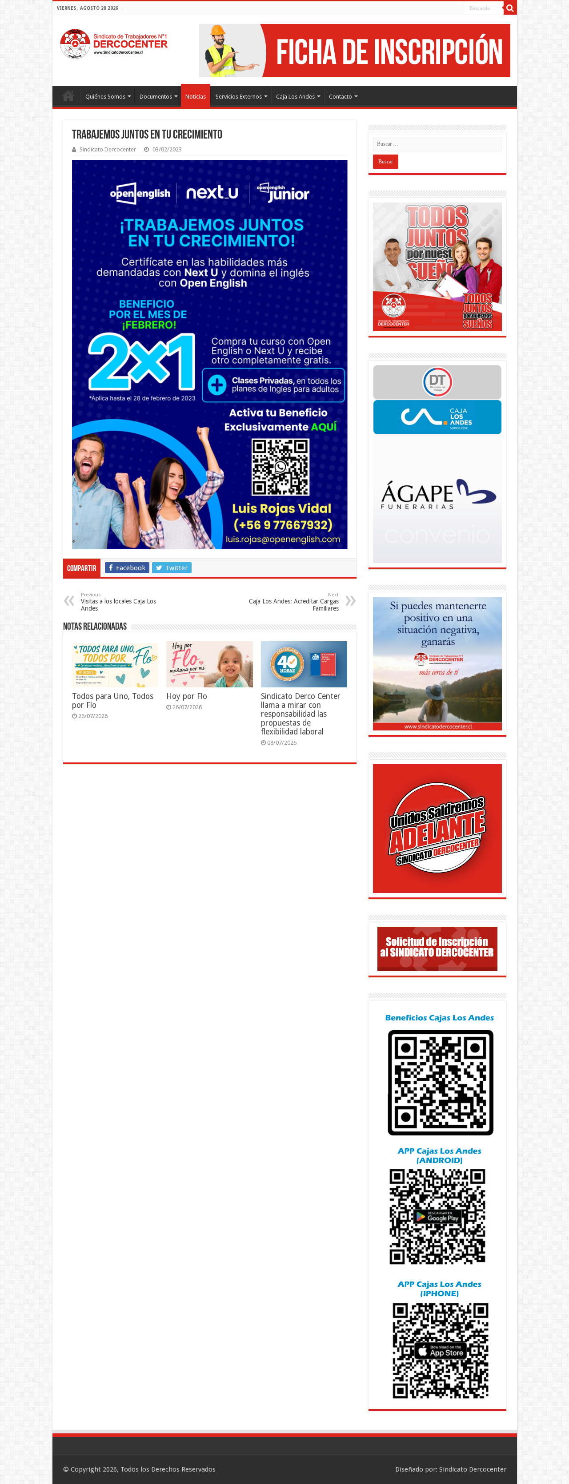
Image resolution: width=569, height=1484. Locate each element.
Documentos (156, 96)
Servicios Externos (239, 96)
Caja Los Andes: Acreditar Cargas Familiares (294, 602)
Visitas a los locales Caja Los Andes (118, 602)
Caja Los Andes (295, 96)
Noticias (195, 96)
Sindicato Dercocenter (108, 149)
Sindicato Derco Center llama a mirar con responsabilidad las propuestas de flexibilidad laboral (301, 714)
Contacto (340, 96)
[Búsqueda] (510, 8)
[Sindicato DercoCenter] (113, 42)
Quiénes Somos (105, 96)
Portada (68, 95)
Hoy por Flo (186, 696)
